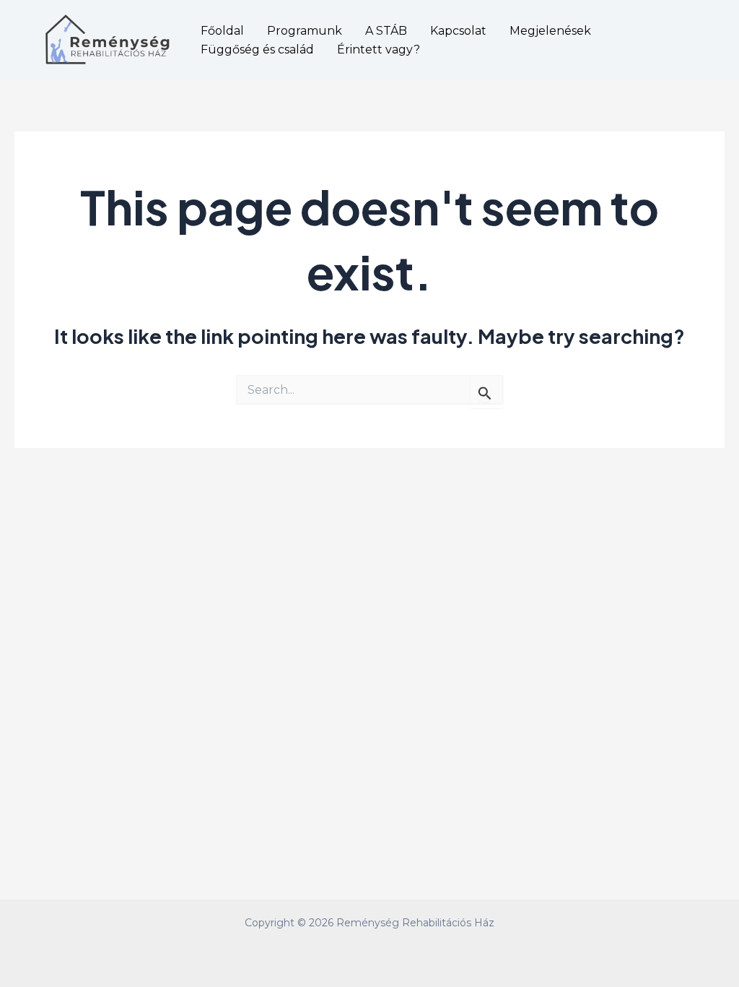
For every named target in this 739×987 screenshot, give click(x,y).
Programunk (304, 31)
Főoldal (222, 31)
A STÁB (386, 31)
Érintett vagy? (378, 49)
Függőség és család (257, 49)
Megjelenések (550, 31)
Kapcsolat (458, 31)
